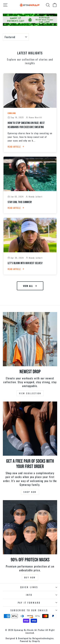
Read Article (14, 146)
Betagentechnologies (43, 638)
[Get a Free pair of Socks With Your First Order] (30, 429)
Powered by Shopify (30, 641)
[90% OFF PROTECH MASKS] (30, 527)
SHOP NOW (30, 491)
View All (28, 286)
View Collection (30, 393)
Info (29, 594)
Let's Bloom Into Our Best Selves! (25, 263)
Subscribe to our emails (29, 610)
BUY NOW (30, 577)
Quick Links (29, 587)
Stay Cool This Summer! (20, 202)
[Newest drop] (30, 339)
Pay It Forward (29, 602)
